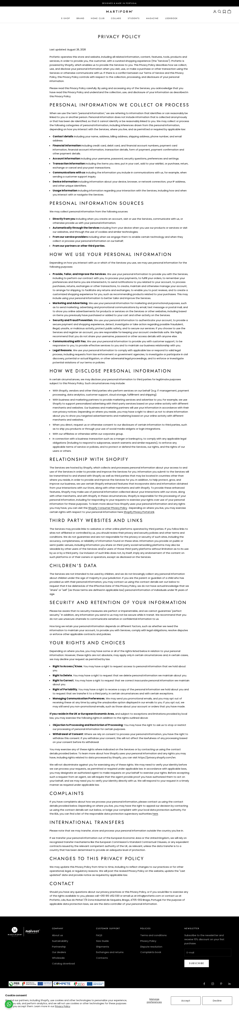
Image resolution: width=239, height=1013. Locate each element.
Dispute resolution (151, 946)
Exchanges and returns (110, 952)
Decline (217, 1000)
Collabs (116, 18)
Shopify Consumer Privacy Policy (107, 508)
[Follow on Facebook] (204, 983)
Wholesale (58, 958)
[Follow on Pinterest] (221, 983)
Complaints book (150, 952)
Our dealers (59, 952)
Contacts (102, 958)
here (155, 813)
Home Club (98, 18)
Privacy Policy (62, 1006)
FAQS (99, 935)
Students (134, 18)
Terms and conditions (153, 935)
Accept (185, 1000)
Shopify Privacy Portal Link (139, 512)
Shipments (102, 946)
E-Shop (65, 18)
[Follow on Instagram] (212, 983)
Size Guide (102, 941)
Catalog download (63, 963)
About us (57, 935)
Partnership (59, 946)
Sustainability (60, 941)
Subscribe (196, 963)
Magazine (152, 18)
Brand (81, 18)
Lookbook (171, 18)
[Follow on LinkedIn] (229, 983)
